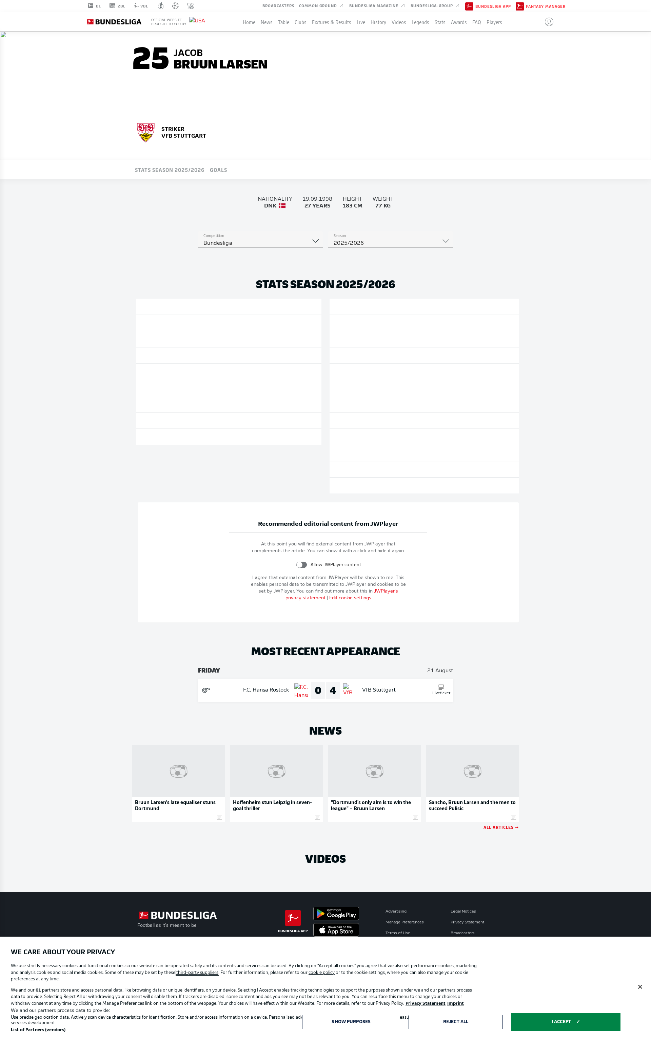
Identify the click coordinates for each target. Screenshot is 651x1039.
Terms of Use (398, 933)
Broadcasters (278, 5)
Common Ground (318, 5)
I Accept (561, 1022)
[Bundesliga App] (469, 5)
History (378, 21)
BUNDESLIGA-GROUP (432, 5)
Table (283, 21)
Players (494, 21)
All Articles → (501, 827)
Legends (420, 21)
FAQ (476, 21)
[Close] (640, 986)
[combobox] (260, 243)
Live (361, 21)
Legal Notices (463, 912)
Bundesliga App (493, 6)
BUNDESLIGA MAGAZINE (374, 5)
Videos (399, 21)
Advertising (396, 912)
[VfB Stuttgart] (145, 132)
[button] (546, 21)
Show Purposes (351, 1022)
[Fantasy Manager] (520, 5)
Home (249, 21)
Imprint (455, 1003)
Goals (218, 169)
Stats (440, 21)
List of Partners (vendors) (38, 1030)
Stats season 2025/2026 (169, 169)
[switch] (301, 564)
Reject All (455, 1022)
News (267, 21)
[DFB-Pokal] (161, 5)
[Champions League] (175, 5)
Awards (459, 21)
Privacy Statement (467, 922)
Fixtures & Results (331, 21)
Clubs (301, 21)
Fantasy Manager (546, 6)
